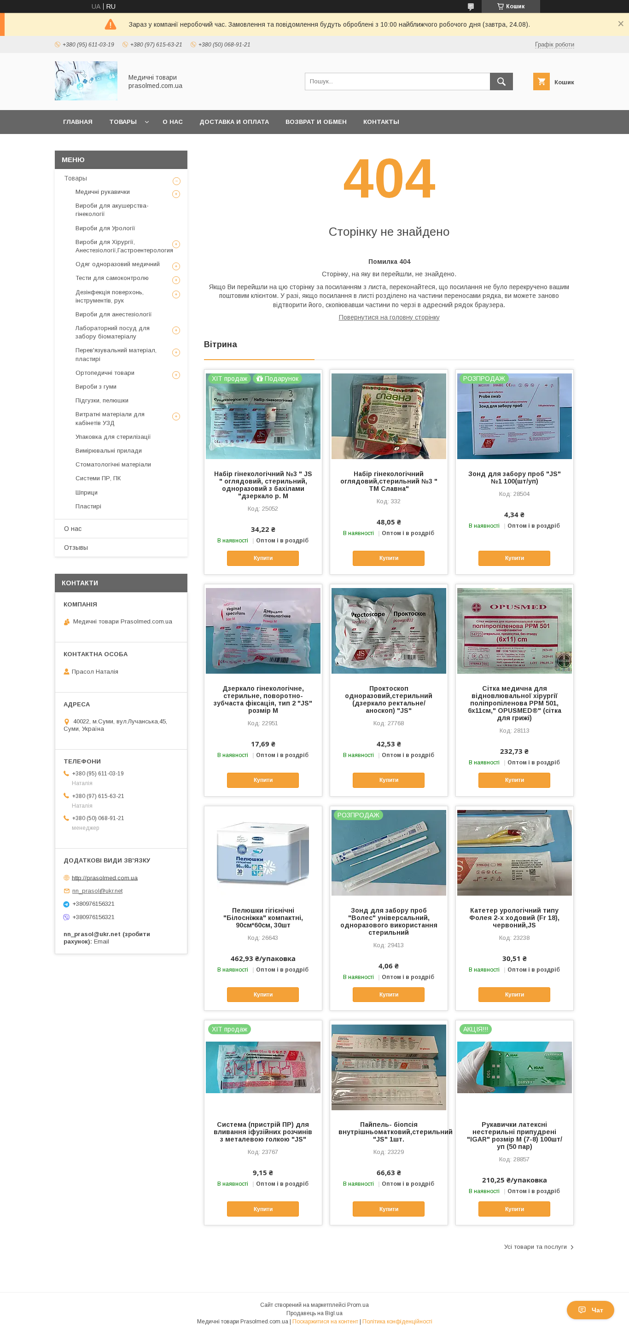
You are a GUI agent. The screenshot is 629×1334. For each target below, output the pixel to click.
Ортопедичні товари (105, 372)
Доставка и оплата (234, 121)
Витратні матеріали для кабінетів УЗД (110, 418)
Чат (597, 1310)
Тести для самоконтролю (112, 277)
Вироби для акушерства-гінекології (112, 209)
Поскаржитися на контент (325, 1321)
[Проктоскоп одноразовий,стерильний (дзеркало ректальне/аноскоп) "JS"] (389, 630)
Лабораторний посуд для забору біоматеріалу (113, 332)
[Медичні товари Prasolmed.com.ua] (86, 98)
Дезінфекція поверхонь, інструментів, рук (110, 296)
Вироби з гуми (96, 386)
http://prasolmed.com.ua (105, 877)
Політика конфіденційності (397, 1321)
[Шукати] (501, 81)
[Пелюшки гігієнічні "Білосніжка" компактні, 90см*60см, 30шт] (263, 852)
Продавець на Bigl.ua (314, 1313)
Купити (263, 558)
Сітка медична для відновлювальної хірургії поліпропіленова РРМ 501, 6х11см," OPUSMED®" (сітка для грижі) (514, 703)
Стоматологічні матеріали (113, 464)
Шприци (87, 492)
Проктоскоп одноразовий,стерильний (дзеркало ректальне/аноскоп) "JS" (388, 699)
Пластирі (88, 506)
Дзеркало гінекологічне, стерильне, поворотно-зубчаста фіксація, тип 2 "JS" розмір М (263, 699)
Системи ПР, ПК (98, 478)
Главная (78, 121)
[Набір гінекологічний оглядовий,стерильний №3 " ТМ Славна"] (389, 416)
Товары (123, 121)
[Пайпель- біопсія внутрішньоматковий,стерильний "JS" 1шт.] (389, 1066)
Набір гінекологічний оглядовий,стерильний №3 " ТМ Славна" (388, 481)
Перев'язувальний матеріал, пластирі (116, 354)
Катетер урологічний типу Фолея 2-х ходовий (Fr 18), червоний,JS (514, 918)
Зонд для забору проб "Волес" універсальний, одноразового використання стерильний (388, 921)
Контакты (381, 121)
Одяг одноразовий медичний (118, 264)
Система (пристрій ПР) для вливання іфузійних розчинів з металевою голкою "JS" (263, 1132)
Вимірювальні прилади (109, 450)
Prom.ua (358, 1305)
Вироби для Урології (105, 228)
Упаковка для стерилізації (113, 436)
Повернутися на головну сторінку (389, 317)
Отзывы (76, 547)
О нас (173, 121)
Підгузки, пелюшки (102, 400)
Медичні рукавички (103, 191)
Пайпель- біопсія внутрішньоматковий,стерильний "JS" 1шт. (388, 1132)
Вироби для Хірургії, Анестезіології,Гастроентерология (124, 246)
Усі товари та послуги (535, 1246)
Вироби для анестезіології (114, 314)
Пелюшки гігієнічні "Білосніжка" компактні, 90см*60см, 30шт (263, 918)
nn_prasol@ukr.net (97, 890)
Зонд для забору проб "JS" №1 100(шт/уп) (514, 477)
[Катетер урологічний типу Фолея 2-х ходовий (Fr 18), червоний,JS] (514, 852)
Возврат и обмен (316, 121)
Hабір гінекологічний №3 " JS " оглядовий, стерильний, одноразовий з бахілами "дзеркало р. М (263, 485)
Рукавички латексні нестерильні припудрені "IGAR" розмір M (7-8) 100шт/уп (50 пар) (514, 1135)
